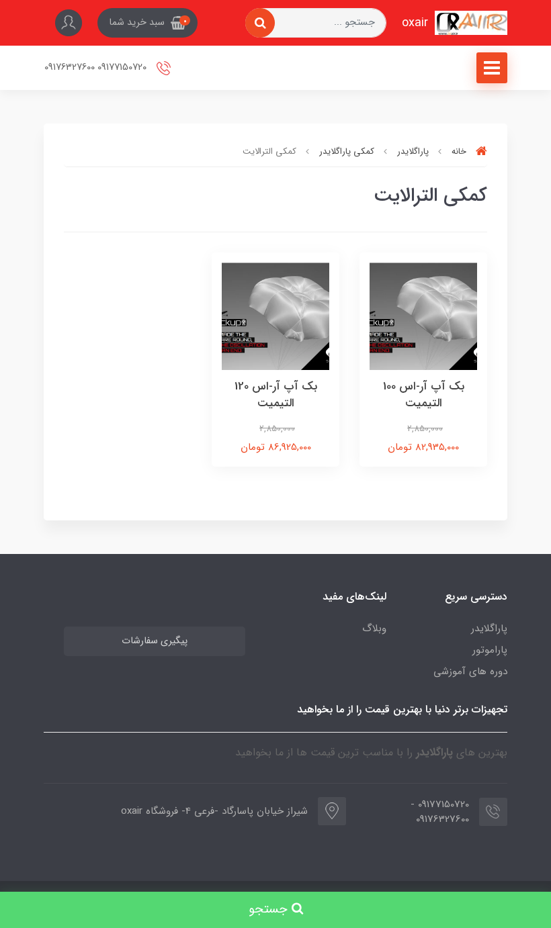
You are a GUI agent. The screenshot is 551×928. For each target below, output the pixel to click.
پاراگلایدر (489, 628)
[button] (147, 23)
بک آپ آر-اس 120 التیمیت (276, 395)
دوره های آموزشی (470, 671)
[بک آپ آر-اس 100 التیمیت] (423, 315)
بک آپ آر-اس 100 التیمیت (423, 395)
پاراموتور (489, 650)
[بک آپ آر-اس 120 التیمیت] (275, 315)
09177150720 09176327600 (96, 67)
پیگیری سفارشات (154, 641)
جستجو (270, 909)
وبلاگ (374, 628)
